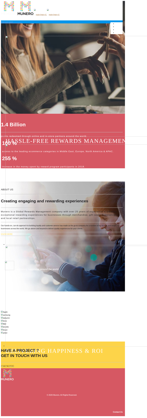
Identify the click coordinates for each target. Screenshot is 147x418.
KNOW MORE (7, 234)
